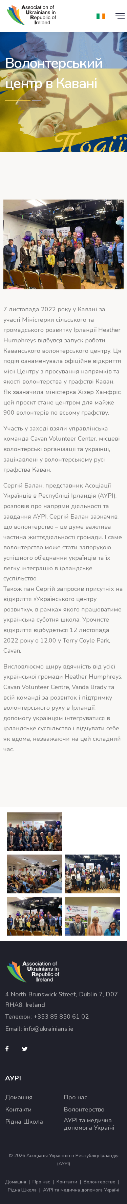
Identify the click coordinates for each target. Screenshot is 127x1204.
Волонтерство (84, 1110)
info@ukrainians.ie (48, 1029)
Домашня (19, 1097)
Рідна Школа (24, 1122)
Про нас (75, 1097)
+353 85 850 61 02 (61, 1017)
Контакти (18, 1110)
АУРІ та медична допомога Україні (89, 1124)
